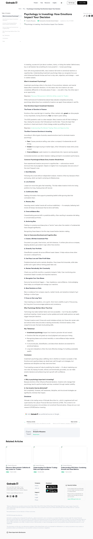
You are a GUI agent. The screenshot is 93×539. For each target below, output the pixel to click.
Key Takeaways (6, 35)
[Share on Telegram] (89, 16)
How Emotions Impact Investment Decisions (10, 20)
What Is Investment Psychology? (11, 16)
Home (20, 8)
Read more (36, 434)
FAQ (4, 41)
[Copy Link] (84, 16)
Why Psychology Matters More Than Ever (11, 32)
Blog (24, 8)
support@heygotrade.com (74, 499)
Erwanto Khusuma (30, 21)
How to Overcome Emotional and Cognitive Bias (10, 28)
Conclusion (5, 38)
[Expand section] (20, 19)
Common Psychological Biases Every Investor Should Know (10, 24)
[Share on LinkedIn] (92, 16)
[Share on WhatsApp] (87, 16)
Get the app (72, 2)
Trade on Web (82, 2)
